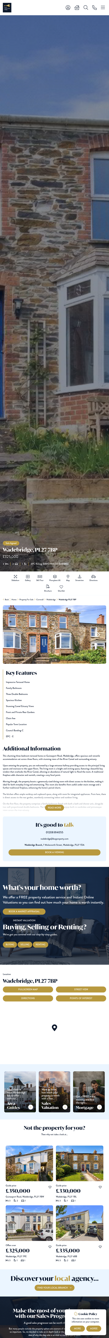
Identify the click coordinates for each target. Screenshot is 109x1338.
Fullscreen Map (28, 989)
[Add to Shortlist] (61, 587)
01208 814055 (54, 832)
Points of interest (81, 998)
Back (7, 599)
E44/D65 (63, 563)
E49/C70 (47, 563)
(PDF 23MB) (48, 590)
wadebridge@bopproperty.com (54, 838)
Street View (81, 989)
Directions (28, 998)
